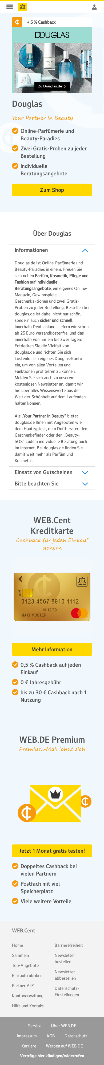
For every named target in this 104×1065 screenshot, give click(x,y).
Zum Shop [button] (52, 190)
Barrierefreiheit (69, 945)
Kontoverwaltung (27, 995)
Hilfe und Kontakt (28, 1005)
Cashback (22, 7)
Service (34, 1025)
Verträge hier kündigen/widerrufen (52, 1056)
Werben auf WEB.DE (64, 1046)
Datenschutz (76, 1035)
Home (17, 945)
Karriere (28, 1046)
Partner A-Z (23, 985)
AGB (50, 1035)
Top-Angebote (25, 965)
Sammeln (20, 955)
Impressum (27, 1035)
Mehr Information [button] (52, 649)
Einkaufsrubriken (27, 975)
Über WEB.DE (63, 1025)
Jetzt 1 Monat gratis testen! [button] (52, 850)
